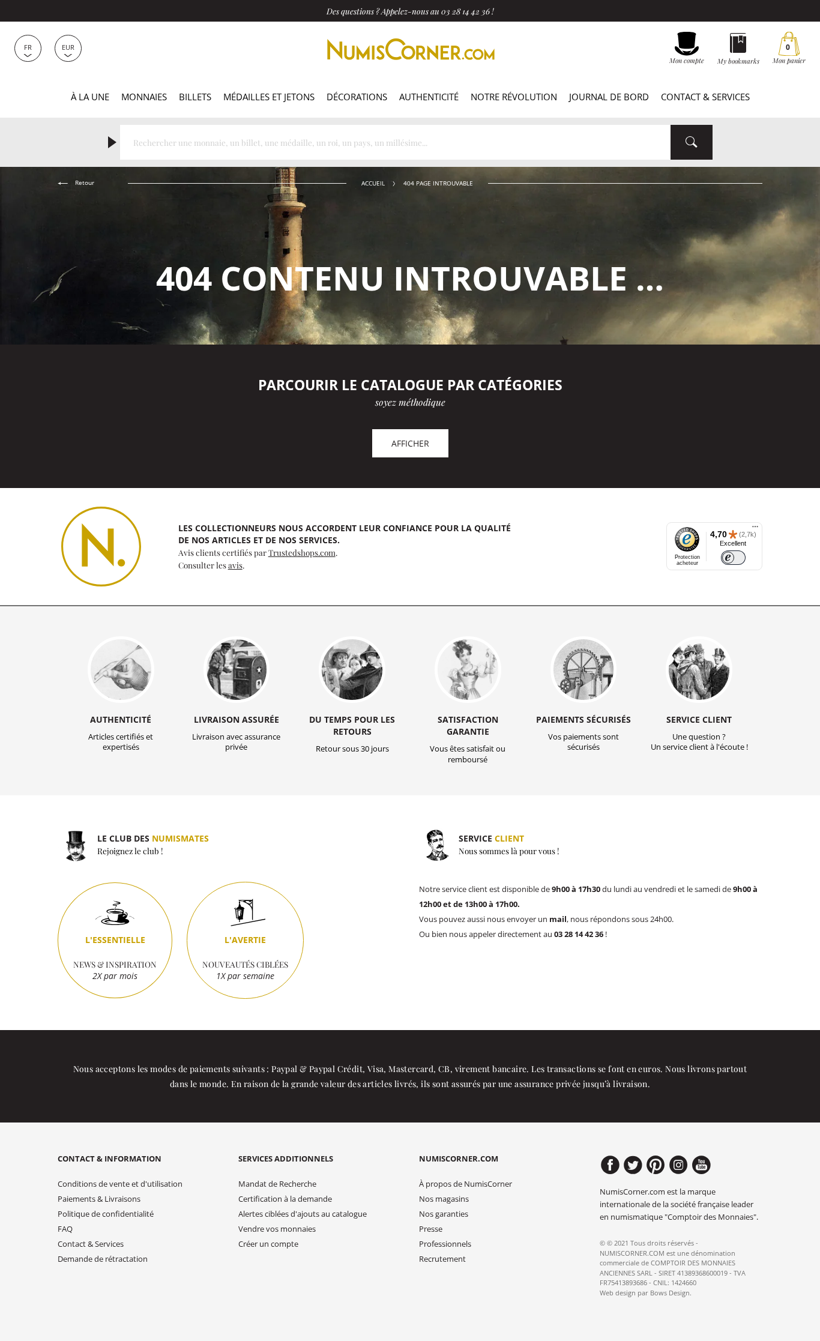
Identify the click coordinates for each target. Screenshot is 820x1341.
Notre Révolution (514, 97)
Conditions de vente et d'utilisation (120, 1184)
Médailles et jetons (269, 97)
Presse (430, 1229)
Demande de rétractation (103, 1259)
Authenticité (429, 97)
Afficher (410, 443)
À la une (90, 97)
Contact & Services (705, 97)
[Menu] (755, 529)
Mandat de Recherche (277, 1184)
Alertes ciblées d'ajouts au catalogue (302, 1214)
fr (28, 47)
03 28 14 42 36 (465, 10)
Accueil (373, 183)
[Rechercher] (692, 142)
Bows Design (670, 1292)
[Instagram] (678, 1165)
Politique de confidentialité (106, 1214)
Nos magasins (444, 1199)
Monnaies (144, 97)
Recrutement (442, 1259)
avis (235, 564)
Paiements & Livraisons (99, 1199)
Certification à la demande (285, 1199)
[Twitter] (633, 1165)
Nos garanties (443, 1214)
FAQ (65, 1229)
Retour (83, 183)
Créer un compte (268, 1244)
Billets (195, 97)
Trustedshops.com (302, 552)
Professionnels (445, 1244)
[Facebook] (610, 1165)
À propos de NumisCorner (465, 1184)
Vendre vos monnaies (277, 1229)
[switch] (733, 557)
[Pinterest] (655, 1165)
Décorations (357, 97)
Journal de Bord (609, 97)
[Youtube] (701, 1165)
